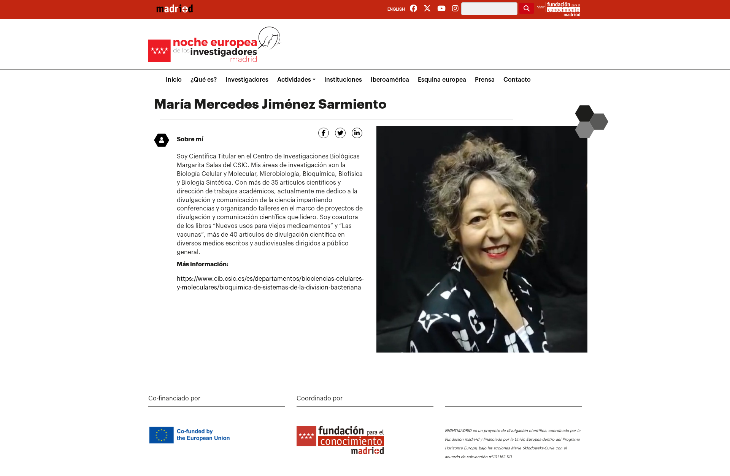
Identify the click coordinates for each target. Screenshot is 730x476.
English (396, 9)
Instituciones (343, 80)
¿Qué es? (203, 80)
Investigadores (246, 80)
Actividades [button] (294, 80)
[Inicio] (174, 8)
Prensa (485, 80)
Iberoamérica (390, 80)
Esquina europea (442, 80)
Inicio (174, 80)
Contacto (517, 80)
